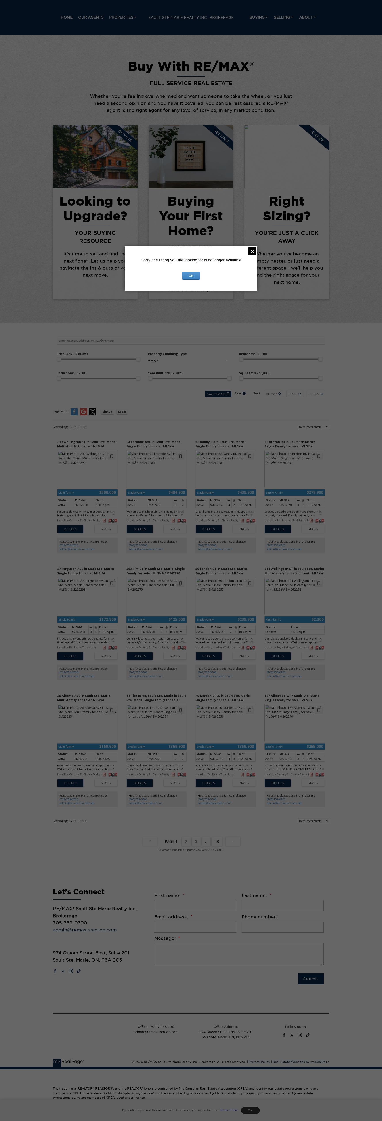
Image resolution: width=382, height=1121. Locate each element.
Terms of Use (228, 1110)
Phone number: (259, 917)
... (206, 841)
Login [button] (122, 412)
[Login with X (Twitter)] (92, 414)
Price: (72, 354)
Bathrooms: (72, 373)
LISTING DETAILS (70, 529)
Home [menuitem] (67, 17)
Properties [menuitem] (121, 17)
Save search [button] (216, 394)
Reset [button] (293, 394)
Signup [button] (107, 412)
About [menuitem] (306, 17)
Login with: (60, 411)
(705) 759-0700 (68, 545)
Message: (165, 938)
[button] (55, 971)
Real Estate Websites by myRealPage (301, 1062)
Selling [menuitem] (282, 17)
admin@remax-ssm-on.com (76, 549)
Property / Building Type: (168, 354)
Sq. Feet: (254, 373)
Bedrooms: (253, 354)
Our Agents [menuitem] (91, 17)
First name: (168, 895)
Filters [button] (314, 394)
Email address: (171, 917)
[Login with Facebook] (74, 414)
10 (217, 841)
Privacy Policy (259, 1062)
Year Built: (165, 373)
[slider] (59, 359)
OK (250, 1110)
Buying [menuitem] (257, 17)
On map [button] (271, 394)
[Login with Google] (83, 414)
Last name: (255, 895)
